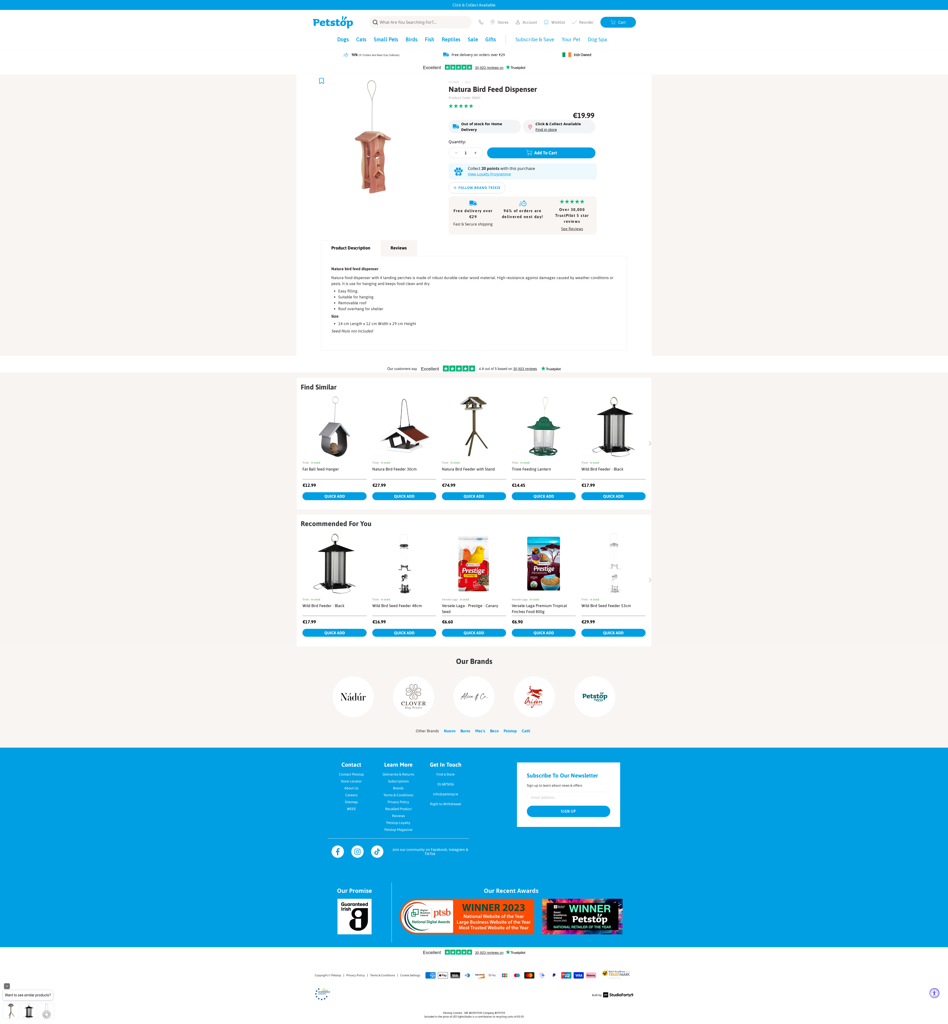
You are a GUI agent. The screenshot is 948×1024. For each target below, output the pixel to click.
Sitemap (351, 802)
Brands (398, 788)
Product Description (350, 247)
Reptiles (451, 39)
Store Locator (351, 781)
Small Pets (386, 39)
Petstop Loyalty (398, 823)
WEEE (351, 809)
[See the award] (467, 916)
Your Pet (571, 39)
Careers (351, 795)
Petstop (336, 975)
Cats (361, 39)
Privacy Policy (398, 802)
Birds (411, 39)
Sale (473, 39)
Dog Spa (597, 39)
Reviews (399, 247)
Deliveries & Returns (398, 774)
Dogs (343, 39)
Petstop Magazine (398, 830)
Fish (429, 39)
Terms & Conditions (398, 795)
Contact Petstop (351, 774)
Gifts (490, 39)
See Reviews (572, 228)
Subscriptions (398, 781)
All (468, 82)
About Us (351, 788)
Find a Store (445, 774)
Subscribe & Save (534, 39)
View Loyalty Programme (489, 173)
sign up (568, 811)
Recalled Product (398, 809)
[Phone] (481, 22)
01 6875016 (445, 784)
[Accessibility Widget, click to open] (934, 993)
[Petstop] (333, 22)
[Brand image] (353, 697)
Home (454, 82)
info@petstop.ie (445, 794)
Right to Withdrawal (445, 804)
